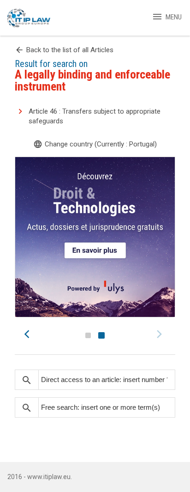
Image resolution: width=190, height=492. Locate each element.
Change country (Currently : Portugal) (95, 144)
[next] (160, 334)
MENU (167, 17)
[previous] (29, 334)
